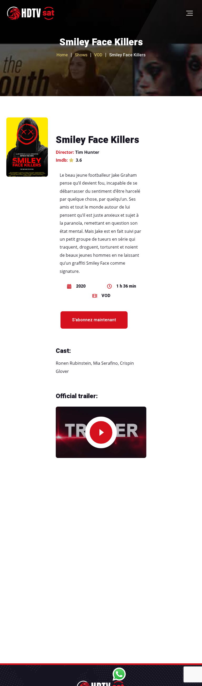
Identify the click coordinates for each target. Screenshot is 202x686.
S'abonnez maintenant (94, 320)
